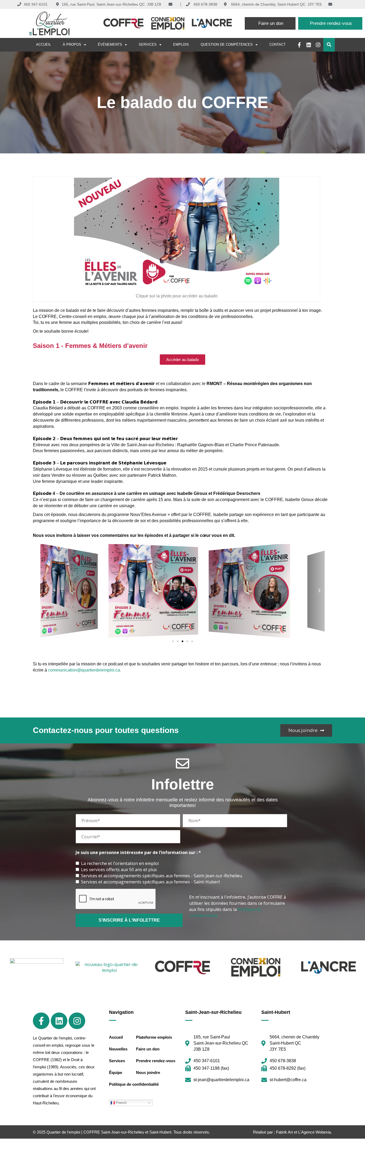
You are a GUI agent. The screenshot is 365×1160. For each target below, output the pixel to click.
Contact (277, 44)
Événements (110, 44)
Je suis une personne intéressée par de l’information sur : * (138, 852)
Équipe (115, 1072)
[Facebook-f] (299, 44)
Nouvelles (118, 1049)
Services (148, 44)
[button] (329, 44)
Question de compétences (227, 44)
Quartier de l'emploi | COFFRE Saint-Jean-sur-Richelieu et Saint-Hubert (108, 1132)
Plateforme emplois (154, 1037)
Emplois (181, 44)
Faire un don (148, 1049)
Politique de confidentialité (134, 1084)
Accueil (43, 44)
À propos (72, 44)
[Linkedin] (308, 44)
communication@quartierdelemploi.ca (84, 670)
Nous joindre (148, 1072)
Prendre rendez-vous (155, 1060)
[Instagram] (318, 44)
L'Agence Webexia (314, 1132)
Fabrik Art (284, 1132)
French (121, 1103)
